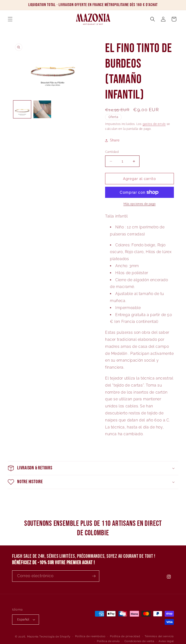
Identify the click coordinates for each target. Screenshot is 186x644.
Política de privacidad (125, 636)
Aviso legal (166, 641)
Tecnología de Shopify (54, 636)
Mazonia (33, 636)
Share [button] (115, 140)
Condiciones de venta (139, 641)
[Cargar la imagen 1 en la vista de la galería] (22, 109)
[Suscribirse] (93, 576)
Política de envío (108, 641)
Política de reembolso (90, 636)
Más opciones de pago (140, 204)
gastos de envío (154, 124)
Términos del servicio (159, 636)
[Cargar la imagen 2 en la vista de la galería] (42, 109)
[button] (10, 19)
